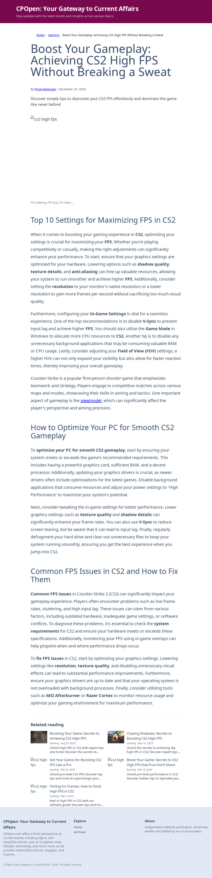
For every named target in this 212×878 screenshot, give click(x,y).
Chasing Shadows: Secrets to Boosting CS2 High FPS (149, 736)
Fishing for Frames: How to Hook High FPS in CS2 (75, 789)
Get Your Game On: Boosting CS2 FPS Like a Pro (75, 762)
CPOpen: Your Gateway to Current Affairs (77, 8)
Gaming (53, 35)
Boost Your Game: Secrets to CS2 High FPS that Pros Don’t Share (152, 762)
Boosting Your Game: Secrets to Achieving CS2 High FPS (74, 736)
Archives (80, 832)
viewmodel (91, 400)
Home (40, 35)
